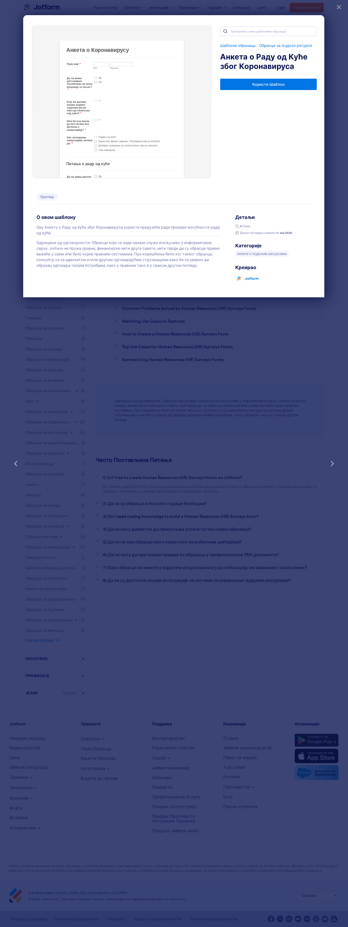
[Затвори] (339, 7)
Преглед (47, 197)
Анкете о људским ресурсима (262, 253)
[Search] (225, 31)
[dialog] (174, 463)
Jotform (252, 278)
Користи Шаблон (268, 84)
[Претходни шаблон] (15, 463)
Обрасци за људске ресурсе (285, 45)
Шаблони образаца (237, 45)
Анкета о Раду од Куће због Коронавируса (264, 61)
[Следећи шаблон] (332, 463)
